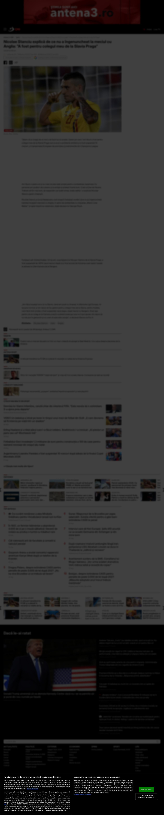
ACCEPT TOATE (146, 789)
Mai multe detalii (32, 788)
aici (5, 804)
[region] (82, 794)
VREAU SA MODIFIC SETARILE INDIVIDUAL (146, 797)
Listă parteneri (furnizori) (82, 794)
